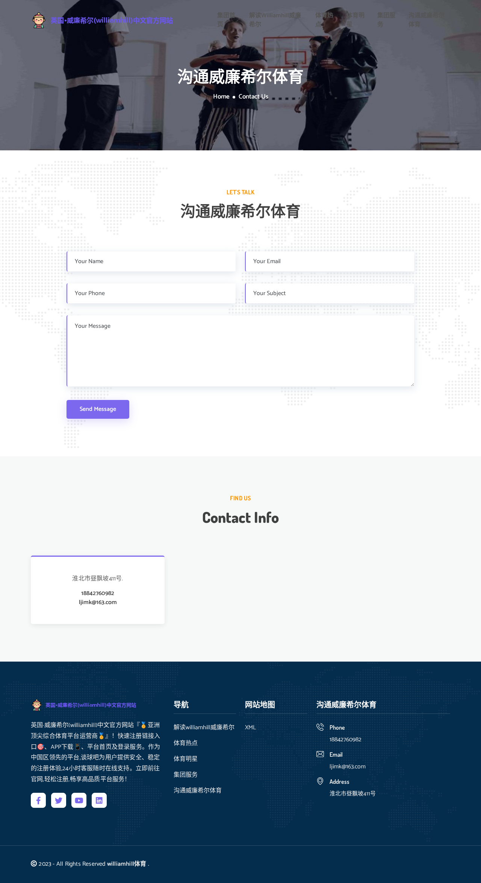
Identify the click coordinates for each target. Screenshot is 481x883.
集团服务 (386, 20)
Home (221, 97)
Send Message (98, 409)
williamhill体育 (127, 864)
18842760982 (97, 593)
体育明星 (355, 20)
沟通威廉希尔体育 (426, 20)
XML (250, 727)
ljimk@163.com (98, 602)
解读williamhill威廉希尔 (275, 20)
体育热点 (324, 20)
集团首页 (226, 20)
